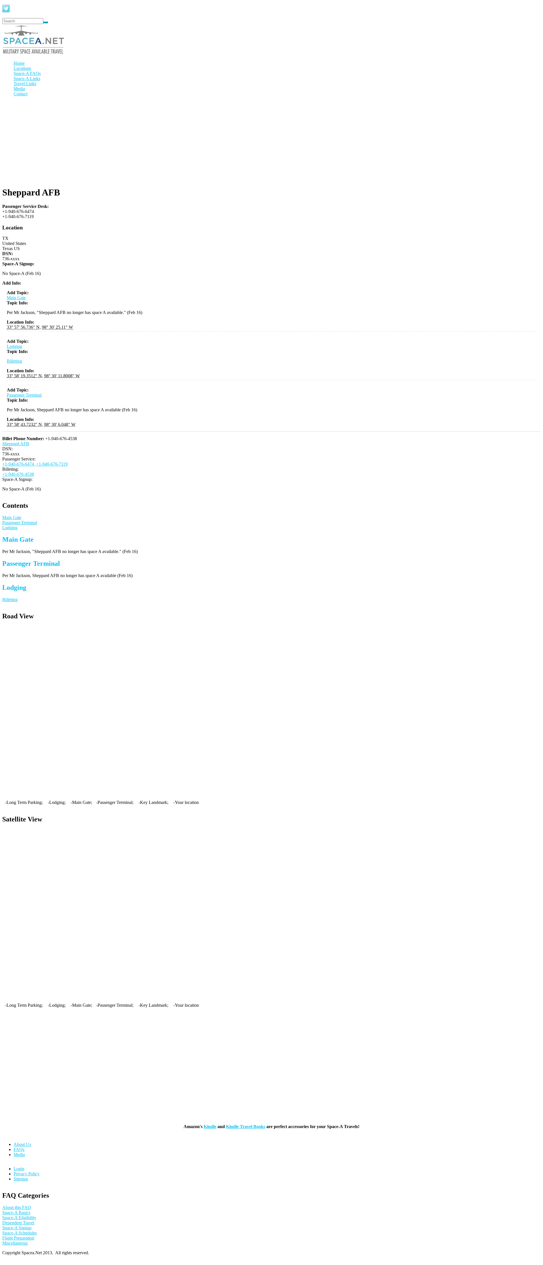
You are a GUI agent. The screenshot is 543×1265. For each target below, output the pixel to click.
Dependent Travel (18, 1222)
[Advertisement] (271, 140)
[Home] (33, 53)
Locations (22, 68)
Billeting (14, 361)
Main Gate (16, 297)
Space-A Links (27, 78)
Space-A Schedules (19, 1232)
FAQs (19, 1149)
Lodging (14, 346)
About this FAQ (16, 1207)
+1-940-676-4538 (18, 474)
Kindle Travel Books (245, 1126)
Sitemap (21, 1178)
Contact (20, 93)
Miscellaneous (15, 1243)
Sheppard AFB (15, 443)
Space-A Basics (16, 1212)
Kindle (210, 1126)
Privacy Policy (27, 1173)
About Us (22, 1144)
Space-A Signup (16, 1227)
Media (19, 88)
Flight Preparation (18, 1238)
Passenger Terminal (24, 395)
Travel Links (25, 83)
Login (19, 1168)
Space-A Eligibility (19, 1217)
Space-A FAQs (27, 73)
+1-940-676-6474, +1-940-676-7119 (35, 464)
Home (19, 63)
